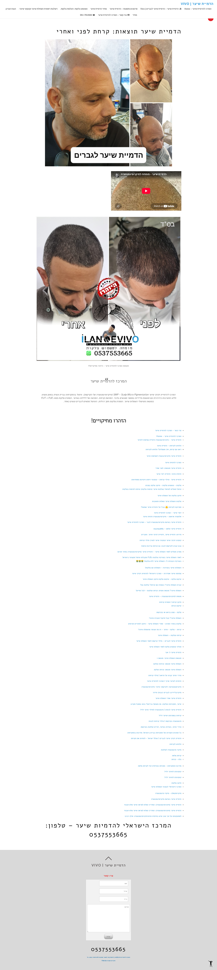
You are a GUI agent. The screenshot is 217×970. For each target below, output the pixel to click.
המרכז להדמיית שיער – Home (197, 9)
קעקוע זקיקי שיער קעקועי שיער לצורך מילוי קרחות (160, 540)
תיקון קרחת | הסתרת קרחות (170, 602)
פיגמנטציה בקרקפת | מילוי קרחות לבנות (165, 721)
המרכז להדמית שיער (173, 462)
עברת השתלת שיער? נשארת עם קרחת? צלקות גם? (160, 585)
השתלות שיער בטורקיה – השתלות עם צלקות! (163, 567)
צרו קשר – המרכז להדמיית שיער (168, 430)
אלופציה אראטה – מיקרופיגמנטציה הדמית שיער (162, 516)
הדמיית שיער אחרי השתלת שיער (168, 698)
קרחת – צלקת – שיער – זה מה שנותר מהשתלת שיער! (159, 629)
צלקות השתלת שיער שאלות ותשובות (166, 501)
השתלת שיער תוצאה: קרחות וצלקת (167, 663)
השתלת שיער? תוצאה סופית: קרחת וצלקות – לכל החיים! (158, 590)
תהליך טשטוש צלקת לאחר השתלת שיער (165, 646)
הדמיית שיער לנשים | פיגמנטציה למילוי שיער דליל (160, 709)
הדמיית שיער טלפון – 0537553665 (167, 528)
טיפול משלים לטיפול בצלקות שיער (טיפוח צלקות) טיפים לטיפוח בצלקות (151, 489)
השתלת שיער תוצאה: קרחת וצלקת (167, 669)
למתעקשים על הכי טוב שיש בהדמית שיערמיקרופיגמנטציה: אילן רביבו (153, 816)
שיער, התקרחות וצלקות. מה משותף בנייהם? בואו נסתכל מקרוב (155, 704)
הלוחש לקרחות (175, 744)
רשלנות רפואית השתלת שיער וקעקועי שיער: (38, 9)
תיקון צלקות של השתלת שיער (169, 495)
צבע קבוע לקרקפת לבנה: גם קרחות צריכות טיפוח (161, 546)
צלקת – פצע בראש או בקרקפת (168, 612)
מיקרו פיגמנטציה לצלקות (171, 749)
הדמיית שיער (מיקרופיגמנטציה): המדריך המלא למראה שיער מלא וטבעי (152, 804)
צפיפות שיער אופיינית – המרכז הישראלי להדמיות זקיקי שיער (156, 573)
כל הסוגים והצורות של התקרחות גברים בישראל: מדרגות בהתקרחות (154, 732)
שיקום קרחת (176, 605)
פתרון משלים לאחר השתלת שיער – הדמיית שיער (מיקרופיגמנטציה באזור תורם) (149, 551)
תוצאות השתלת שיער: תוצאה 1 (169, 658)
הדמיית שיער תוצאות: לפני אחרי (168, 468)
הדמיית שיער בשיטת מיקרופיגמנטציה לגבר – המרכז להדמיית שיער (154, 522)
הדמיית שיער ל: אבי (173, 652)
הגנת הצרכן (11, 9)
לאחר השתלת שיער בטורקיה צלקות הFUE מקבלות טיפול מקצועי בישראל (151, 557)
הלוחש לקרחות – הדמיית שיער (169, 445)
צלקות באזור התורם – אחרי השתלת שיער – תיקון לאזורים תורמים (154, 623)
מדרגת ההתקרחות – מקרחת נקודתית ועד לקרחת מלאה (159, 766)
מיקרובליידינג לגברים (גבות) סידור (167, 692)
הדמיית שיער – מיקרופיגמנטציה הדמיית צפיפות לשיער (159, 439)
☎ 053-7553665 (87, 15)
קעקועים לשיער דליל (172, 771)
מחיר (135, 15)
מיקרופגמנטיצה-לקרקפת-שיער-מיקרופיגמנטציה (161, 686)
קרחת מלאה (176, 755)
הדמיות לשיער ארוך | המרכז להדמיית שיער (164, 681)
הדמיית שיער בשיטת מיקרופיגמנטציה (166, 799)
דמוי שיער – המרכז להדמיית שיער (167, 512)
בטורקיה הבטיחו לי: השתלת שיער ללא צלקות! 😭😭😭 (158, 561)
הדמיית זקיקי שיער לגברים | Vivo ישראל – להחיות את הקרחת (156, 738)
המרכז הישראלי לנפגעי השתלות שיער (166, 786)
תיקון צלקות (176, 783)
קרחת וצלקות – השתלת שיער (169, 635)
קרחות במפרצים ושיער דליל (170, 715)
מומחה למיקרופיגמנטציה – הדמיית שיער (165, 596)
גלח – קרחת (176, 759)
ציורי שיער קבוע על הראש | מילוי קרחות (164, 675)
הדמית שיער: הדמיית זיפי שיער (168, 474)
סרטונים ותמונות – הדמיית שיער (124, 9)
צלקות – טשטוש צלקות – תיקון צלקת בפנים (163, 485)
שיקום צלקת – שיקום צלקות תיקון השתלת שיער (162, 579)
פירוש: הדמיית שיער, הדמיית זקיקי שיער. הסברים (161, 534)
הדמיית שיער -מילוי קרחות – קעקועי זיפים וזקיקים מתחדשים (156, 479)
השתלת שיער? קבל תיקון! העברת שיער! (165, 618)
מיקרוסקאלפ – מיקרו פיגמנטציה (168, 793)
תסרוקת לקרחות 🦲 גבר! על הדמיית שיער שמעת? (161, 507)
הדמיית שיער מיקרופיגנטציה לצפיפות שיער (164, 456)
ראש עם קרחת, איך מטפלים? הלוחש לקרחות (163, 449)
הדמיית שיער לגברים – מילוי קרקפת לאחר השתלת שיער (158, 641)
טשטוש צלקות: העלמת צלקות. (74, 9)
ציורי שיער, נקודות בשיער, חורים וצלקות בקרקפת (161, 727)
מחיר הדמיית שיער (98, 9)
